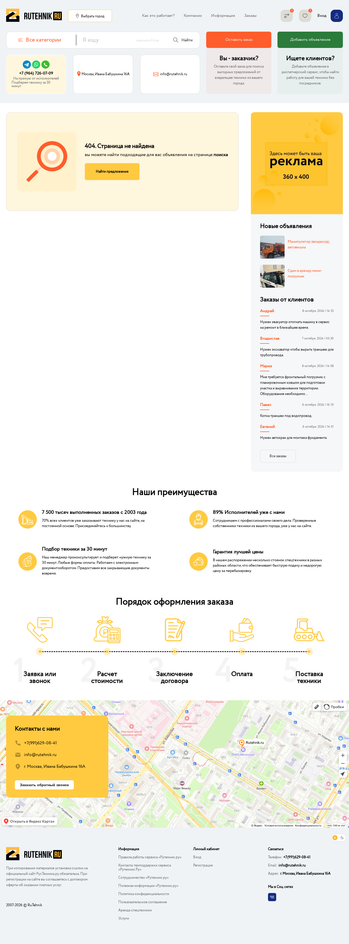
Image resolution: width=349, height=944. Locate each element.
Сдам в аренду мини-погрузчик (305, 273)
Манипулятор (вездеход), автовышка (309, 244)
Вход (197, 857)
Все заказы (278, 456)
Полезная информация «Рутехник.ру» (148, 885)
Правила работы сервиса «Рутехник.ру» (149, 857)
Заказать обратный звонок (44, 785)
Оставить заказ (238, 40)
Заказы (250, 16)
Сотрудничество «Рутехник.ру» (143, 877)
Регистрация (203, 865)
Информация (223, 16)
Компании (193, 16)
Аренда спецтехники (135, 910)
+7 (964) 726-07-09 (36, 73)
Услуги (123, 918)
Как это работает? (158, 16)
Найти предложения (112, 171)
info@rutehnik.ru (40, 755)
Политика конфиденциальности (143, 894)
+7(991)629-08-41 (40, 743)
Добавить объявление (310, 40)
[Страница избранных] (305, 16)
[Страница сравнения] (287, 16)
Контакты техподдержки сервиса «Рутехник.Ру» (144, 867)
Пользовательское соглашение (142, 902)
